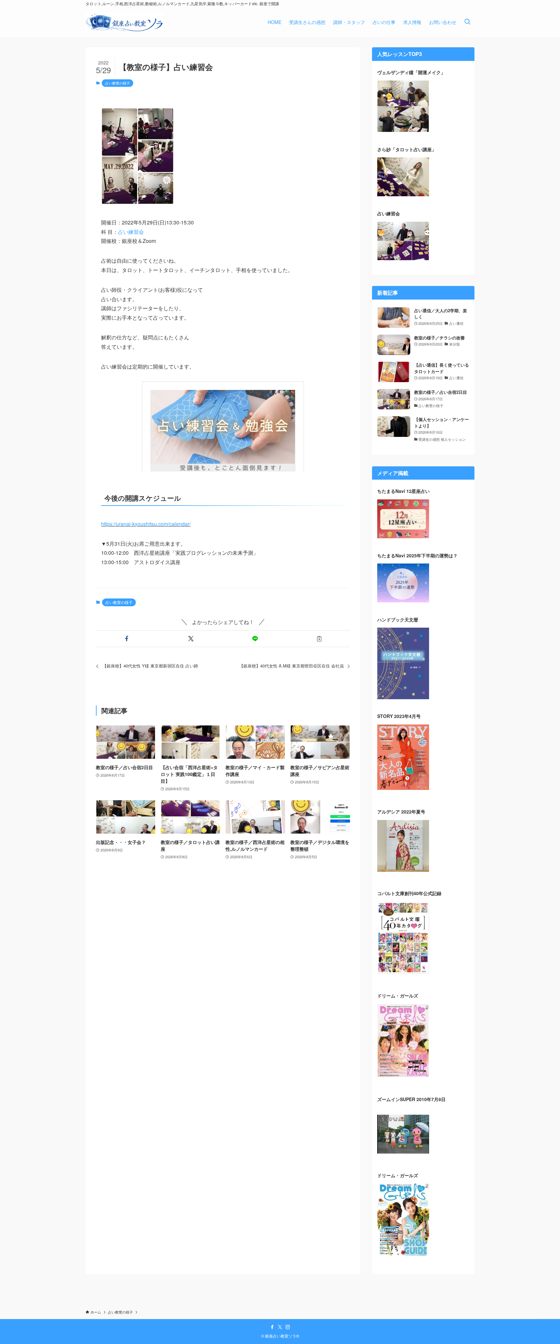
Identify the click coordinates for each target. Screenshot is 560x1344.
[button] (127, 638)
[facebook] (272, 1327)
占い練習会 (131, 231)
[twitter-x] (280, 1327)
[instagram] (288, 1327)
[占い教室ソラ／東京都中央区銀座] (124, 22)
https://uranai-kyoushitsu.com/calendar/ (146, 524)
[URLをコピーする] (319, 638)
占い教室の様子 (117, 82)
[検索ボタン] (467, 22)
